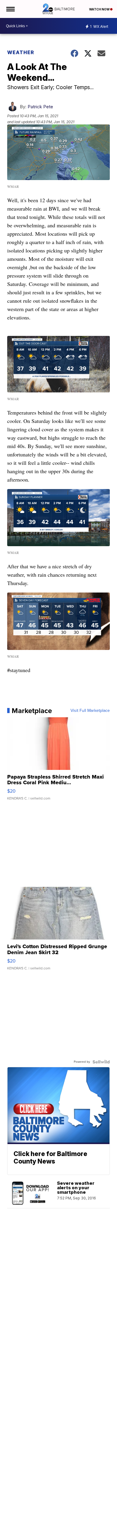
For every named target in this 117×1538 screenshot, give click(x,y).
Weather (20, 52)
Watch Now (99, 9)
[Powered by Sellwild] (101, 1062)
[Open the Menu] (10, 8)
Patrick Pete (40, 106)
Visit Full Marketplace (90, 711)
